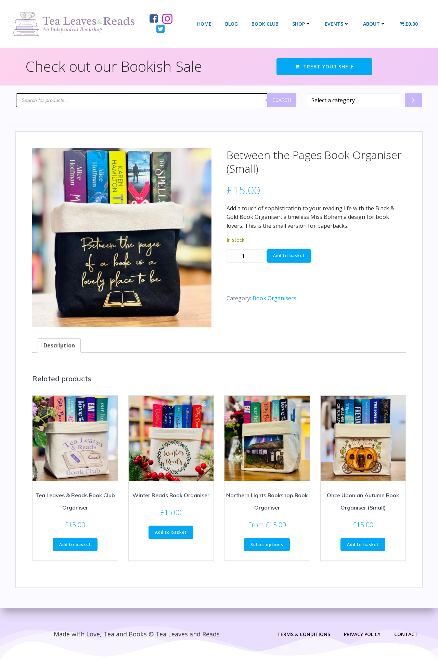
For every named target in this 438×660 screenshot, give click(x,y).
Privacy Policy (362, 634)
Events (334, 24)
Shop (298, 24)
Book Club (265, 24)
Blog (231, 24)
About (371, 24)
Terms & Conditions (303, 634)
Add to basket (289, 256)
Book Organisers (274, 298)
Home (204, 24)
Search (281, 100)
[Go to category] (413, 100)
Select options (266, 544)
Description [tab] (59, 345)
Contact (406, 634)
